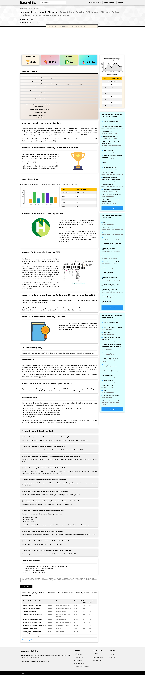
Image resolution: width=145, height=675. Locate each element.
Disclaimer (79, 660)
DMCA (113, 657)
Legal (112, 654)
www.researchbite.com (36, 673)
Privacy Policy (80, 663)
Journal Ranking (98, 657)
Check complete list (28, 640)
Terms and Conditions (82, 667)
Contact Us (79, 657)
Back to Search (26, 586)
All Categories (97, 660)
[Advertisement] (72, 41)
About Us (79, 654)
